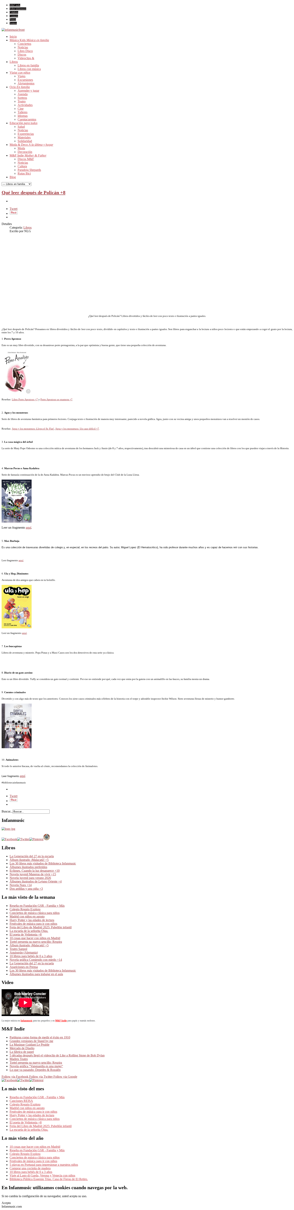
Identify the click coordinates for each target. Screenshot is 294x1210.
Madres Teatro (19, 1059)
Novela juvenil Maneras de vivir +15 (33, 874)
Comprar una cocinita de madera (30, 1168)
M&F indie (15, 5)
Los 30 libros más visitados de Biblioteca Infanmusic (43, 863)
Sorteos (13, 23)
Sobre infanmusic (18, 8)
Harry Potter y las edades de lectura (32, 920)
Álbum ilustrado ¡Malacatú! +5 (29, 860)
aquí (28, 527)
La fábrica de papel (22, 1051)
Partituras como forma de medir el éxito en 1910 (40, 1037)
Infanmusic (26, 1020)
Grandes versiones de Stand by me (31, 1041)
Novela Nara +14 (21, 885)
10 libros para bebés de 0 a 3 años (31, 956)
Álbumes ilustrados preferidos (28, 867)
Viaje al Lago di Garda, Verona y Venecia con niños (42, 1175)
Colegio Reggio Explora (25, 909)
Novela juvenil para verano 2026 (30, 878)
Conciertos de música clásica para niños (35, 913)
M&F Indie (61, 1020)
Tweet (13, 208)
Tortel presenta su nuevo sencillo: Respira (36, 941)
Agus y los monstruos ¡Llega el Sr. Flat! (33, 428)
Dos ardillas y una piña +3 (26, 888)
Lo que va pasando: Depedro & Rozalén (35, 1069)
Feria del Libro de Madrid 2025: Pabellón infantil (41, 927)
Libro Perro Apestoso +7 (25, 399)
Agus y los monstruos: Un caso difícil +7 (77, 428)
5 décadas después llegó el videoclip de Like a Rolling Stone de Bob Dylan (57, 1055)
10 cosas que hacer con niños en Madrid (35, 938)
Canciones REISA (21, 1101)
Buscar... (7, 811)
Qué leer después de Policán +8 (33, 192)
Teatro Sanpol (18, 949)
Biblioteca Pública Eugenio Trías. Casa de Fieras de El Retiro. (49, 1179)
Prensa (13, 19)
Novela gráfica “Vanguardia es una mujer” (36, 1066)
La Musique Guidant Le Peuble (29, 1044)
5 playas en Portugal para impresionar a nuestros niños (44, 1164)
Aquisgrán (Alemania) (24, 952)
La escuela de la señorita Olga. (29, 931)
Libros (27, 227)
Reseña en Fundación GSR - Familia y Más (37, 905)
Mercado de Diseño (22, 1048)
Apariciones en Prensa (24, 967)
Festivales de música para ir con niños (33, 923)
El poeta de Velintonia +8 (26, 934)
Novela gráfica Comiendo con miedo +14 (36, 959)
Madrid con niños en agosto (27, 916)
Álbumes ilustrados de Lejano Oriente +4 (36, 881)
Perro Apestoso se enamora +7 (56, 399)
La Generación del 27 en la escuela (32, 856)
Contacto (14, 16)
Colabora (14, 12)
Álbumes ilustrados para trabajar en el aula (36, 974)
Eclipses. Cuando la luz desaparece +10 (35, 870)
